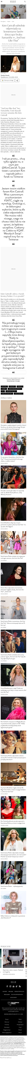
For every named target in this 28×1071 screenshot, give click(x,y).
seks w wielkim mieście (15, 389)
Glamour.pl (7, 1022)
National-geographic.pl (6, 1032)
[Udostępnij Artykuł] (17, 80)
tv (2, 391)
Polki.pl (20, 1019)
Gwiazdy (12, 386)
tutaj (10, 1057)
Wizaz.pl (20, 1030)
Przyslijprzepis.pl (20, 1024)
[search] (25, 1)
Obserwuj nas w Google (8, 80)
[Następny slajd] (26, 958)
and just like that (7, 393)
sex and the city (11, 391)
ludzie (4, 389)
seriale (20, 386)
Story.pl (20, 1032)
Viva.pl (20, 1027)
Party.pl (6, 1019)
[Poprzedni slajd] (1, 958)
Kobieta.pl (20, 1022)
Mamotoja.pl (6, 1027)
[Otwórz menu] (1, 1)
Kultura (4, 386)
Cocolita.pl (7, 1024)
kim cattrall (18, 393)
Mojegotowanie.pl (6, 1030)
